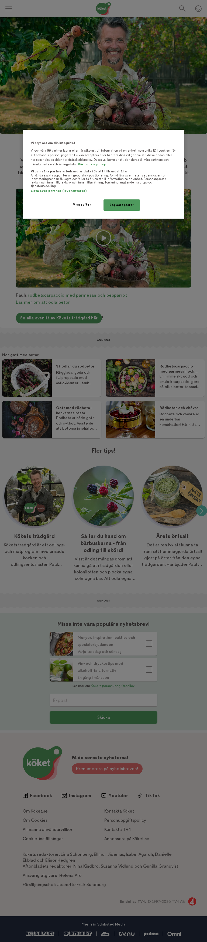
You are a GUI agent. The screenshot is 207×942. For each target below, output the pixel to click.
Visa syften (82, 204)
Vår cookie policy (92, 164)
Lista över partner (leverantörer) (59, 191)
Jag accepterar (121, 205)
